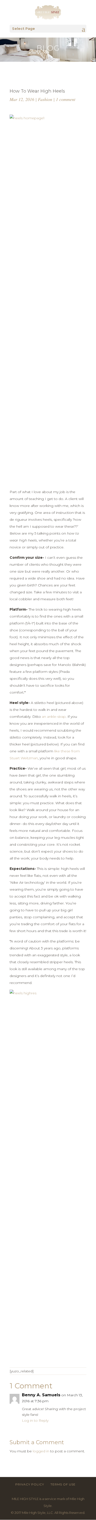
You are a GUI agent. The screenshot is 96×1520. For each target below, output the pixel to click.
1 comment (65, 99)
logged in (41, 1451)
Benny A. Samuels (41, 1395)
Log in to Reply (35, 1420)
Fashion (45, 99)
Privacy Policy (29, 1484)
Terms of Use (63, 1484)
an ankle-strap (54, 716)
